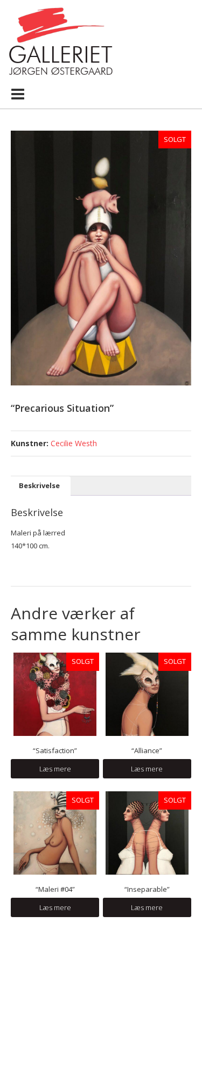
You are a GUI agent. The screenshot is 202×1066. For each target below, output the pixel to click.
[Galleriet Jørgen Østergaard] (60, 40)
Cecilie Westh (74, 443)
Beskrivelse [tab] (39, 485)
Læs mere (55, 769)
